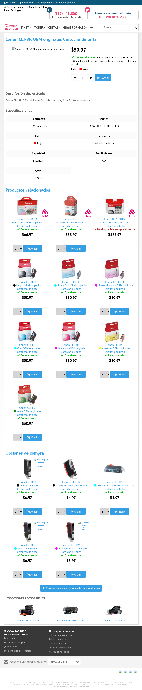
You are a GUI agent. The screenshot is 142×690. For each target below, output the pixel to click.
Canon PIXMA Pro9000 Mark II (70, 620)
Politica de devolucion (60, 635)
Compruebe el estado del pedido (57, 2)
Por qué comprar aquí (60, 647)
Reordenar (27, 2)
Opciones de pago (58, 643)
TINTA (25, 27)
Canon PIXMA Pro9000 (27, 620)
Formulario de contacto (19, 650)
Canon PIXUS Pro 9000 (114, 620)
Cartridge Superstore (37, 682)
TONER (39, 27)
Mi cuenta (11, 2)
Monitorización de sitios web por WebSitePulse (71, 687)
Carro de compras (16, 642)
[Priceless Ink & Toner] (71, 9)
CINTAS (53, 27)
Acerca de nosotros (59, 651)
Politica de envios (58, 639)
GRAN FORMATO (74, 27)
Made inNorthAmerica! (41, 464)
